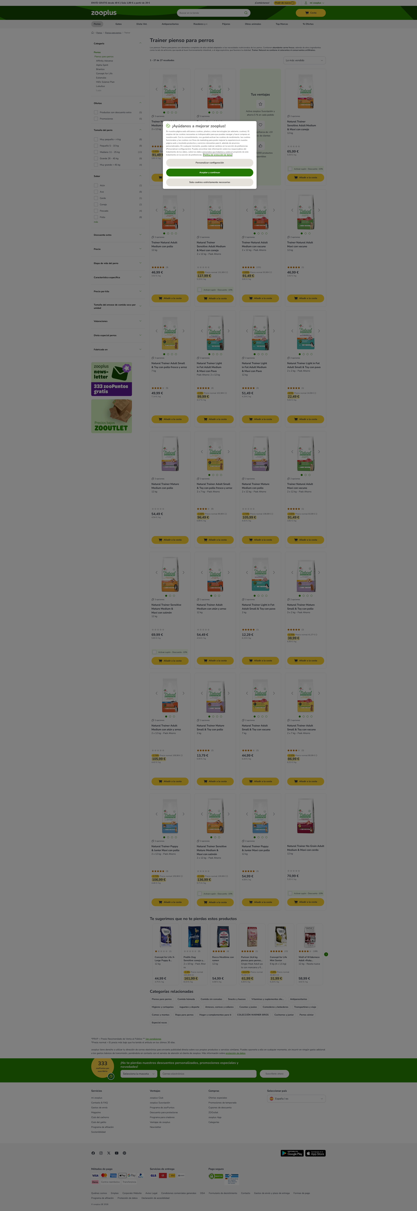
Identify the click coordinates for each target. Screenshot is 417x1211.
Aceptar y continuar (209, 172)
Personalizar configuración (210, 162)
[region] (210, 155)
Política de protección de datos (217, 154)
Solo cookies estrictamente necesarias (209, 182)
